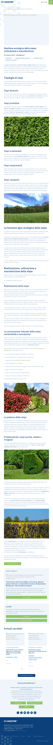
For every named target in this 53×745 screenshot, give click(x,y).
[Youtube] (25, 712)
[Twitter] (28, 712)
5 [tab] (30, 668)
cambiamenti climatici (40, 315)
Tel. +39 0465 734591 (9, 730)
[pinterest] (31, 712)
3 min (32, 665)
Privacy (23, 736)
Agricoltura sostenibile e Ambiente (22, 58)
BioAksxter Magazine (15, 7)
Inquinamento (8, 58)
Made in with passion (43, 740)
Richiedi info (26, 616)
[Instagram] (21, 712)
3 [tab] (26, 668)
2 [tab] (24, 668)
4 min (9, 663)
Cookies (29, 736)
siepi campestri (10, 260)
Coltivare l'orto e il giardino (11, 60)
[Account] (44, 2)
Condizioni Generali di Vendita (11, 736)
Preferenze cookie (8, 738)
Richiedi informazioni (12, 563)
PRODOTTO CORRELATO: (11, 571)
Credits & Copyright (38, 736)
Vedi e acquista (26, 597)
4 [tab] (28, 668)
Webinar (26, 707)
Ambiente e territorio (38, 58)
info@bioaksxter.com (21, 730)
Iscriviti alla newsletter (26, 620)
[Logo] (7, 2)
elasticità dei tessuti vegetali (22, 360)
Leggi (7, 660)
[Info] (42, 2)
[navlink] (46, 2)
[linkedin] (35, 712)
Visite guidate (18, 703)
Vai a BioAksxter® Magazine (26, 675)
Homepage (6, 7)
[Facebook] (18, 712)
